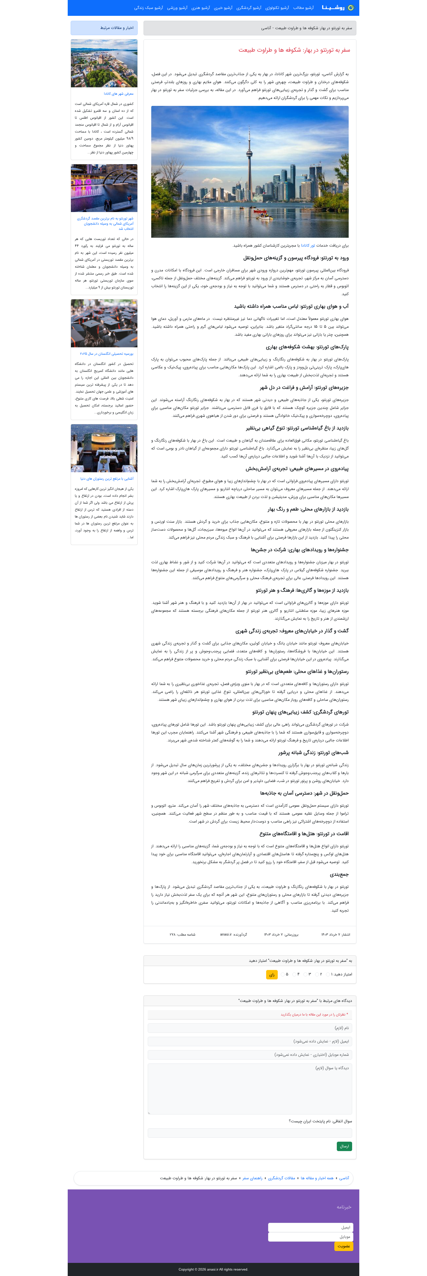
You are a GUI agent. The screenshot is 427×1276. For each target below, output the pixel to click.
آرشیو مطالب (303, 8)
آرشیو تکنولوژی (277, 8)
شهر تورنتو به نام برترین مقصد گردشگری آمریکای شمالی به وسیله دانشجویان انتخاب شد (105, 224)
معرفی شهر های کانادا (118, 93)
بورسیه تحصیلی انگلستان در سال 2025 (106, 353)
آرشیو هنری (201, 8)
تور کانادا (308, 245)
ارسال (344, 1146)
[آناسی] (338, 8)
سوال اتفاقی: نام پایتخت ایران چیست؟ (320, 1121)
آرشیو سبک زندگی (148, 8)
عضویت (344, 1246)
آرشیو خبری (223, 8)
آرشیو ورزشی (177, 8)
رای (272, 974)
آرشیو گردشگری (248, 8)
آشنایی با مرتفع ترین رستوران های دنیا (107, 478)
